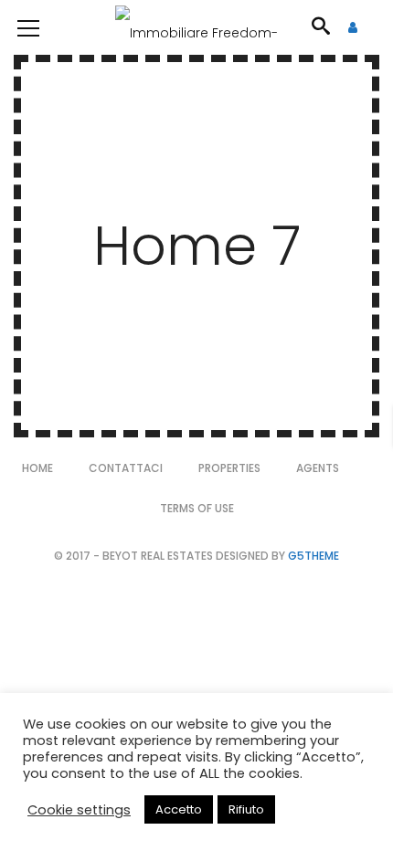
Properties (229, 468)
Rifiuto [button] (246, 809)
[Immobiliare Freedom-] (196, 27)
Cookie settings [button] (79, 810)
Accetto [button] (178, 809)
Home (37, 468)
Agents (317, 468)
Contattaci (126, 468)
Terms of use (197, 508)
